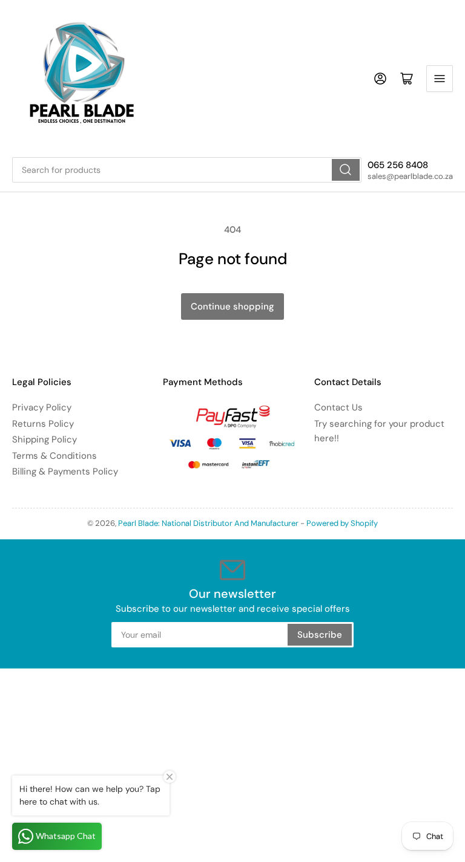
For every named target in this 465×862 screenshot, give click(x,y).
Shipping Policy (44, 439)
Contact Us (338, 407)
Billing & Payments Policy (65, 471)
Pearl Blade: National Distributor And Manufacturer (208, 523)
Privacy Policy (41, 407)
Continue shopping (232, 306)
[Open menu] (439, 78)
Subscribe (319, 635)
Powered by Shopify (342, 523)
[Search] (345, 170)
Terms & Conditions (54, 456)
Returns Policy (43, 424)
